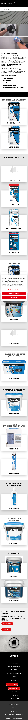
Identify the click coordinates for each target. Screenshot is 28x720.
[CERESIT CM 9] (14, 137)
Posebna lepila (14, 263)
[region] (14, 288)
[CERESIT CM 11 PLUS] (14, 113)
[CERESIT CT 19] (14, 533)
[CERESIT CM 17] (14, 243)
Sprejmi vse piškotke (14, 293)
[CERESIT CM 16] (14, 195)
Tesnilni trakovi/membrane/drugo (14, 425)
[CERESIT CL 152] (14, 439)
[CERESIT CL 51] (14, 369)
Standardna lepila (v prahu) (14, 100)
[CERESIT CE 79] (14, 567)
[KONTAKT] (19, 3)
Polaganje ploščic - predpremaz (14, 519)
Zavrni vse (14, 297)
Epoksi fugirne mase (14, 554)
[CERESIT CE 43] (14, 334)
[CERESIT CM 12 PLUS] (14, 170)
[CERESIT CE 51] (14, 498)
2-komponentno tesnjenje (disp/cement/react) (14, 390)
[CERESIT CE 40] (14, 310)
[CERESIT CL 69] (14, 463)
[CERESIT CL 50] (14, 404)
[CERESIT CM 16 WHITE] (14, 219)
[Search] (15, 3)
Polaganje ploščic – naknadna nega (14, 484)
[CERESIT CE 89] (14, 591)
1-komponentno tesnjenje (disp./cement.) (14, 355)
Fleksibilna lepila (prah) (14, 157)
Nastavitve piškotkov (14, 289)
